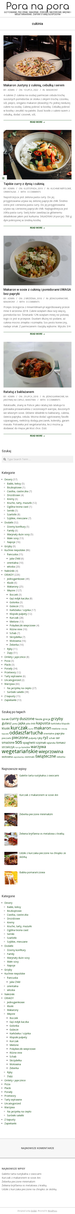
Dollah (34, 1210)
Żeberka (14, 644)
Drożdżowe (13, 495)
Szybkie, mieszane (17, 518)
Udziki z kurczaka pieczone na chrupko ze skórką (29, 1189)
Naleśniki (9, 570)
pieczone (20, 737)
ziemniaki (30, 756)
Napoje (11, 542)
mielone (56, 728)
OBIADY (9, 574)
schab (52, 738)
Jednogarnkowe (59, 298)
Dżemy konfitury (16, 526)
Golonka (14, 602)
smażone (8, 743)
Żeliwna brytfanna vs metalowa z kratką (24, 1185)
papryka (59, 733)
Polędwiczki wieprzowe (23, 625)
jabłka (15, 723)
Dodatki (8, 522)
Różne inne (16, 629)
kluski (6, 728)
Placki (7, 664)
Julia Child (15, 558)
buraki (5, 719)
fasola (38, 719)
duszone (27, 718)
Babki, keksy (14, 483)
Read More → (37, 121)
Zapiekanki (10, 700)
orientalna (9, 191)
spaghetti (29, 743)
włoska (11, 566)
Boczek (14, 594)
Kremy (10, 499)
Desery (8, 479)
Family (10, 530)
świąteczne (45, 756)
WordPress (52, 1210)
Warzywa (30, 399)
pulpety (32, 738)
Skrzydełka (16, 637)
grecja (46, 719)
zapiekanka (18, 757)
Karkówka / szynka (20, 610)
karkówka (56, 723)
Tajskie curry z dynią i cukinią (23, 184)
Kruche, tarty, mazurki (19, 502)
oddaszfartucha (26, 732)
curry (14, 718)
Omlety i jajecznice (15, 657)
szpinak (41, 743)
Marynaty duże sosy (18, 534)
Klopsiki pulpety (18, 613)
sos (18, 742)
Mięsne (11, 590)
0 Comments (34, 191)
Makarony (52, 89)
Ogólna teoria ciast (17, 506)
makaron (42, 728)
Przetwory (10, 672)
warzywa (38, 746)
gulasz (7, 723)
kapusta (43, 723)
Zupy (10, 652)
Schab (13, 633)
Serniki (10, 510)
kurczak (19, 727)
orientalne (48, 733)
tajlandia (51, 742)
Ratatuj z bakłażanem (18, 392)
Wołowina (15, 640)
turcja (18, 747)
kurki (30, 729)
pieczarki (6, 738)
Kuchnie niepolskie (61, 188)
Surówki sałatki (15, 692)
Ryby (9, 649)
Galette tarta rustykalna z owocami (21, 1173)
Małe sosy (13, 538)
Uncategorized (12, 680)
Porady (8, 668)
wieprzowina (51, 751)
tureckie (25, 747)
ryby (39, 738)
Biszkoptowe (14, 487)
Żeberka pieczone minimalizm (18, 1181)
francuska (12, 554)
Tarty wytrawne (13, 676)
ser (58, 738)
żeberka (61, 756)
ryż (45, 737)
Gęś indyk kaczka (19, 598)
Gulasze (14, 606)
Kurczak (14, 617)
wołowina (7, 756)
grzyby (57, 718)
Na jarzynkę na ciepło (19, 688)
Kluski (10, 582)
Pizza (7, 660)
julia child (30, 723)
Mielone (14, 621)
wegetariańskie (20, 751)
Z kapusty (9, 696)
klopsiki (66, 723)
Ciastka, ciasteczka (17, 491)
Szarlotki (12, 514)
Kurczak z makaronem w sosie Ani (21, 1177)
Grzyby (8, 546)
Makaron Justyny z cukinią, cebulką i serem (33, 85)
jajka (21, 723)
